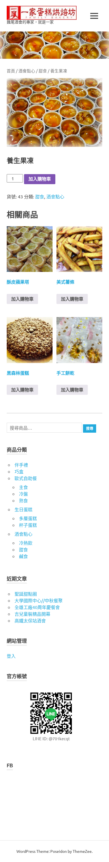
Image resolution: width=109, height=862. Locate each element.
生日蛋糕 (23, 509)
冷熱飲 (25, 543)
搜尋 (89, 428)
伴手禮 (21, 464)
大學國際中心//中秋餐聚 (39, 600)
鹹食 (23, 556)
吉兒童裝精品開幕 (32, 614)
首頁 (11, 70)
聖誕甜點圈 (26, 593)
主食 (23, 487)
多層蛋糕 (28, 518)
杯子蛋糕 (28, 525)
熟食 (23, 500)
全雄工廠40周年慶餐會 (37, 607)
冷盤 (23, 493)
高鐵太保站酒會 (30, 620)
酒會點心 (26, 70)
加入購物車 (40, 179)
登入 (11, 656)
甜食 (43, 70)
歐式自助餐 (26, 478)
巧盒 (19, 471)
